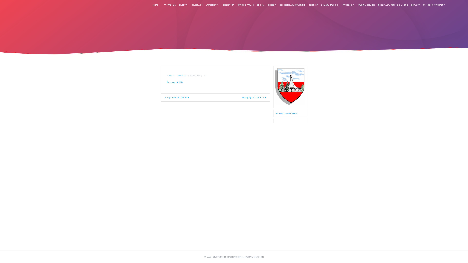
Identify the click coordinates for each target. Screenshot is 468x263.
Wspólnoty (212, 5)
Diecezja (272, 5)
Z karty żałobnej (330, 5)
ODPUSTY (415, 5)
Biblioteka (228, 5)
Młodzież (182, 75)
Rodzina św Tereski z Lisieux (393, 5)
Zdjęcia (260, 5)
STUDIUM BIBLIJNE (366, 5)
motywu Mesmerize (255, 256)
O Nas (155, 5)
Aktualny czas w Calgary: (286, 113)
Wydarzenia (170, 5)
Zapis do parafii (246, 5)
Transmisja (348, 5)
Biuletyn (183, 5)
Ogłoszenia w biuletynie (292, 5)
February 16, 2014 (175, 82)
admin (171, 75)
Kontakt (313, 5)
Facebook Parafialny (434, 5)
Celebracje (197, 5)
